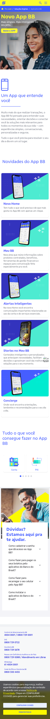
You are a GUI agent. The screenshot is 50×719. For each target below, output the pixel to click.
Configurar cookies (25, 705)
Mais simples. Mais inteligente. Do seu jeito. (19, 23)
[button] (25, 549)
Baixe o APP (9, 30)
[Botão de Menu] (46, 3)
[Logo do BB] (4, 3)
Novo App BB (18, 16)
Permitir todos (25, 712)
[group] (25, 39)
